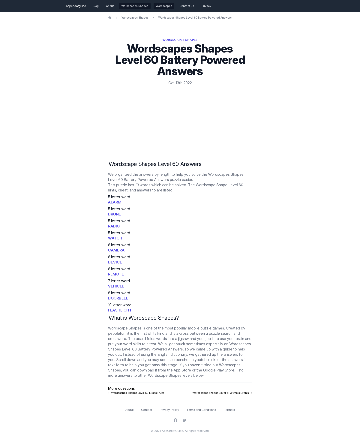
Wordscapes (164, 6)
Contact (146, 410)
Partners (229, 410)
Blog (96, 6)
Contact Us (187, 6)
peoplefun (116, 333)
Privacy (206, 6)
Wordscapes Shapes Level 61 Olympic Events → (222, 392)
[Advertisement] (180, 113)
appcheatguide (76, 6)
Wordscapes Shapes (134, 6)
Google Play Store (218, 370)
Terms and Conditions (201, 410)
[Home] (110, 18)
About (110, 6)
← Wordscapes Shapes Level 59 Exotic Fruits (136, 392)
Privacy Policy (169, 410)
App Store (182, 370)
